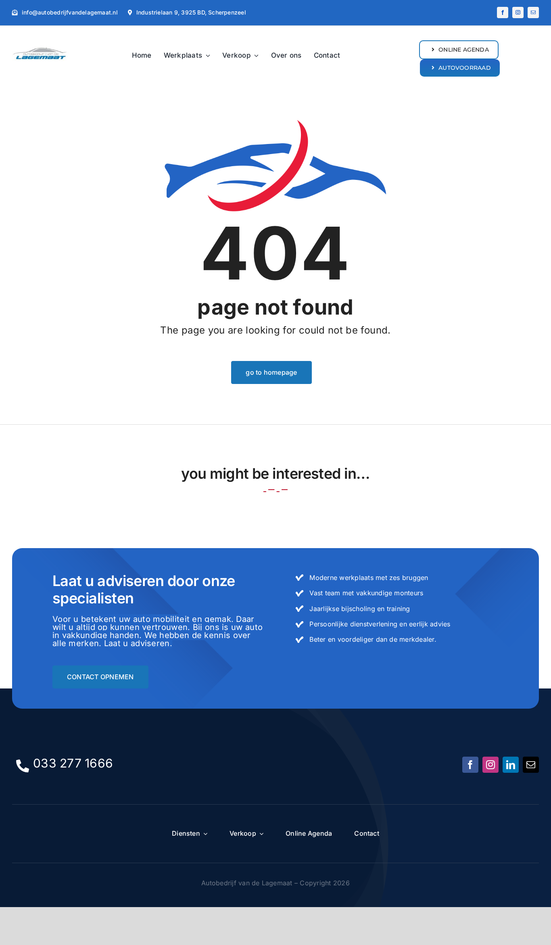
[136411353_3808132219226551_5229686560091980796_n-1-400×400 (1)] (40, 46)
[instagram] (518, 12)
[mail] (533, 12)
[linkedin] (511, 765)
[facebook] (502, 12)
